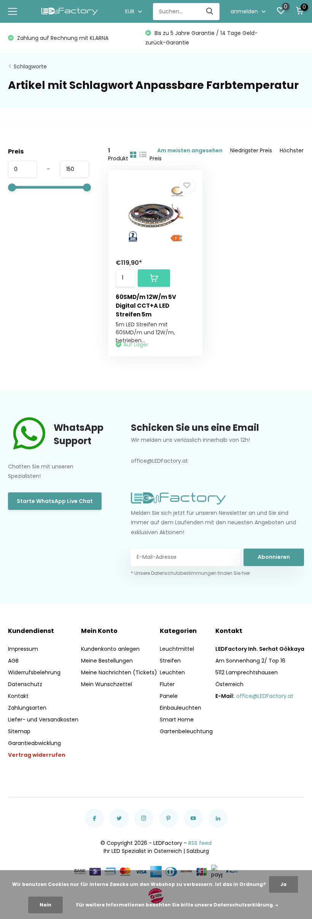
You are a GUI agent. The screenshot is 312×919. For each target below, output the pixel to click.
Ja (283, 884)
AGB (13, 660)
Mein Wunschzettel (106, 684)
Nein (45, 905)
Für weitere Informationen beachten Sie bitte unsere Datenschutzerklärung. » (177, 905)
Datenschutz (25, 684)
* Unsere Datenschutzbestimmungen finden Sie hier (190, 573)
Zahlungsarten (27, 708)
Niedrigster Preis (251, 150)
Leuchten (172, 672)
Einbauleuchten (180, 708)
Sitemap (19, 731)
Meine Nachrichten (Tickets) (119, 672)
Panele (169, 696)
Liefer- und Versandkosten (43, 719)
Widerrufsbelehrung (34, 672)
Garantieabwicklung (34, 743)
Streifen (170, 660)
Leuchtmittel (177, 649)
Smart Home (177, 719)
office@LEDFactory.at (264, 696)
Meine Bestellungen (107, 660)
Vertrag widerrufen (36, 755)
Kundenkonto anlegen (110, 649)
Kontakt (18, 696)
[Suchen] (210, 11)
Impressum (23, 649)
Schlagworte (30, 66)
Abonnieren (274, 557)
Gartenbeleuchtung (186, 731)
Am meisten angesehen (190, 150)
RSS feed (200, 843)
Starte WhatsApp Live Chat (55, 501)
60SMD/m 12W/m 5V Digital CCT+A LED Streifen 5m (146, 305)
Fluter (167, 684)
